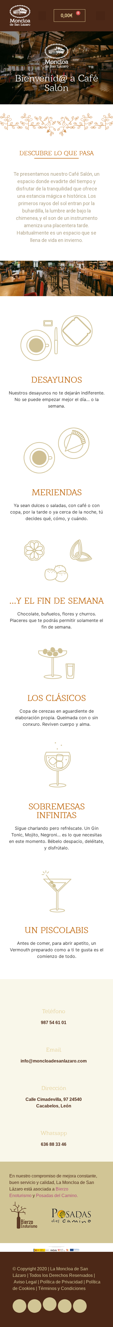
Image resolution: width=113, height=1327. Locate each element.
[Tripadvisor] (65, 1306)
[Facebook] (19, 1306)
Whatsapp (53, 1132)
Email (53, 1049)
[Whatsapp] (49, 1304)
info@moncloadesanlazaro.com (54, 1061)
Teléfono (53, 1011)
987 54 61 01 (53, 1022)
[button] (42, 15)
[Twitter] (34, 1306)
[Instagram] (80, 1306)
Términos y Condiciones (61, 1288)
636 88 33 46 (53, 1144)
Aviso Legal (26, 1282)
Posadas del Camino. (57, 1195)
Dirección (53, 1088)
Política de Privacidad (61, 1282)
